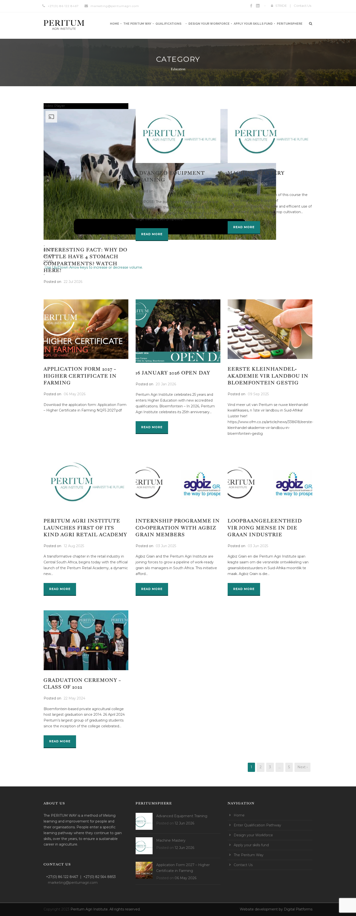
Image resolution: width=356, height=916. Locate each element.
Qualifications (168, 23)
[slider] (49, 256)
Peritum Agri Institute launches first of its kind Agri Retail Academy (85, 527)
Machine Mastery (256, 173)
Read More (152, 234)
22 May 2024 (74, 698)
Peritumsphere (289, 23)
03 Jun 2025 (166, 546)
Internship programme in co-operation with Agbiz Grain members (178, 527)
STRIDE (281, 6)
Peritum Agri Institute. (89, 909)
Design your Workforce (209, 23)
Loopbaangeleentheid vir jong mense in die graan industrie (265, 527)
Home (114, 23)
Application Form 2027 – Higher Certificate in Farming (80, 376)
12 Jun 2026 (165, 191)
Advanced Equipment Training (181, 816)
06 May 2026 (74, 394)
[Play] (44, 245)
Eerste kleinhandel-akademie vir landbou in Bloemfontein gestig (268, 376)
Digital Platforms (298, 909)
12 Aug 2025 (74, 546)
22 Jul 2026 (73, 281)
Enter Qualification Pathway (257, 825)
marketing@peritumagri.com (115, 6)
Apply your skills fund (253, 23)
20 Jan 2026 (166, 384)
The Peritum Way (137, 23)
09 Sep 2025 (258, 394)
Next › (302, 767)
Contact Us (302, 6)
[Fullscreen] (44, 274)
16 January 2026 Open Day (173, 373)
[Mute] (44, 268)
